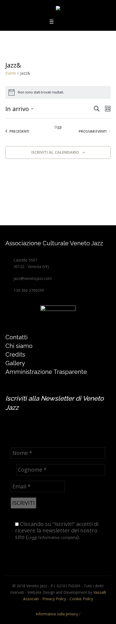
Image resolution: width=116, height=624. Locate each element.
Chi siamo (18, 345)
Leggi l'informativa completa (52, 537)
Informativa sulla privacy (57, 613)
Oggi (58, 127)
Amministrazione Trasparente (46, 371)
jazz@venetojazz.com (32, 278)
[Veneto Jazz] (58, 9)
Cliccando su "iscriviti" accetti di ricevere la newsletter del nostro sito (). (56, 531)
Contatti (16, 337)
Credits (15, 354)
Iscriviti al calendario (55, 152)
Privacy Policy (54, 598)
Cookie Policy (81, 598)
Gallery (15, 363)
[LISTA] (107, 109)
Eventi (10, 73)
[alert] (58, 92)
